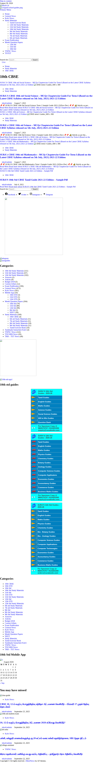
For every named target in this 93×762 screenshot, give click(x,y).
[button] (5, 10)
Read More (46, 109)
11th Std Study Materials (19, 27)
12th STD (13, 299)
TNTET (8, 53)
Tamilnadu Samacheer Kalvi (16, 330)
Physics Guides (44, 454)
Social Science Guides (47, 414)
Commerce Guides (46, 487)
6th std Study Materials (18, 38)
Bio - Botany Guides (46, 532)
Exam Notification (12, 40)
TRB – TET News (12, 336)
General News (10, 16)
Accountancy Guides (47, 483)
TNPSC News (10, 51)
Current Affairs (10, 284)
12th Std (13, 45)
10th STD (13, 295)
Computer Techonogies (47, 548)
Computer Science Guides (49, 471)
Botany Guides (44, 463)
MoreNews (30, 761)
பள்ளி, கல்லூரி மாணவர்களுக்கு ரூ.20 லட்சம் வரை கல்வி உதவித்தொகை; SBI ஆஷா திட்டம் (43, 738)
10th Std (13, 49)
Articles (8, 280)
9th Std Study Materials (19, 31)
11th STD (13, 297)
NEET (12, 312)
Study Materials (11, 20)
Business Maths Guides (48, 492)
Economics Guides (46, 479)
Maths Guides (44, 406)
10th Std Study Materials (19, 29)
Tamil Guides (43, 397)
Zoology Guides (44, 467)
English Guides (44, 402)
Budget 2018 (10, 282)
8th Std (12, 310)
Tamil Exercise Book (18, 23)
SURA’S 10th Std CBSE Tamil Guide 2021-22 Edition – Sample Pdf (26, 171)
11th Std (13, 47)
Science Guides (44, 410)
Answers (8, 277)
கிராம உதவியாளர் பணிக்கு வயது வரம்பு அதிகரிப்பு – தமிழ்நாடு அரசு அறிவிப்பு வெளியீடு (41, 754)
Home (7, 14)
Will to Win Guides (46, 418)
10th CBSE (9, 89)
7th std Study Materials (18, 36)
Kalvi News (9, 18)
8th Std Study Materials (19, 34)
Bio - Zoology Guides (47, 536)
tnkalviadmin (7, 103)
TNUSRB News (11, 334)
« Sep (2, 683)
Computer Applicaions (47, 475)
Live (3, 62)
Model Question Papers (14, 42)
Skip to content (6, 1)
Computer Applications (47, 544)
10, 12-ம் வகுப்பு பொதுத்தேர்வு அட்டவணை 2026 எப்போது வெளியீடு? (32, 722)
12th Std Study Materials (19, 25)
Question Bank (44, 422)
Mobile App (9, 293)
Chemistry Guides (45, 458)
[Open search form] (0, 57)
